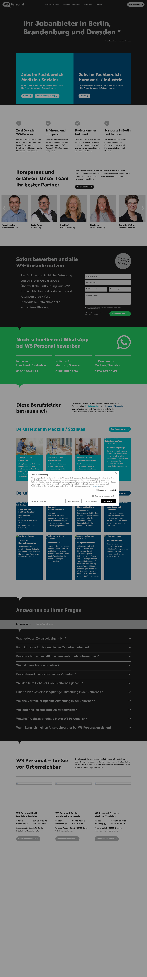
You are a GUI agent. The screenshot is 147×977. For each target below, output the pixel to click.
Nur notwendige (73, 501)
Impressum (43, 501)
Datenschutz (95, 486)
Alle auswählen (108, 501)
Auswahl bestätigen (91, 501)
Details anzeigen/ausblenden (105, 496)
